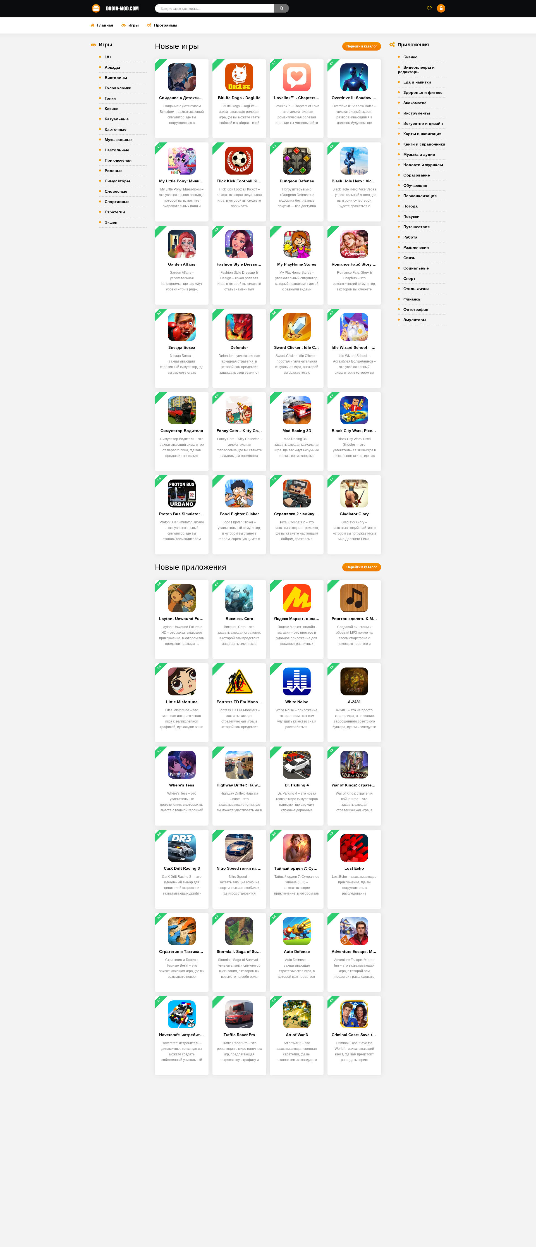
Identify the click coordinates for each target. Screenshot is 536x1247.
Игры (133, 25)
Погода (410, 206)
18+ (108, 57)
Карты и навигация (422, 134)
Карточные (115, 129)
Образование (416, 175)
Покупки (411, 216)
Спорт (409, 278)
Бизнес (410, 57)
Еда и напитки (417, 82)
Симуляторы (117, 181)
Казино (112, 108)
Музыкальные (119, 139)
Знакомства (415, 103)
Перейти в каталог (361, 46)
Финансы (412, 299)
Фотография (415, 309)
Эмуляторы (414, 320)
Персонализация (420, 196)
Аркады (112, 67)
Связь (409, 258)
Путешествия (416, 227)
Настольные (117, 150)
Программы (165, 25)
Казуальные (117, 119)
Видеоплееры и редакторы (416, 69)
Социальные (416, 268)
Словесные (116, 191)
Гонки (110, 98)
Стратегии (115, 212)
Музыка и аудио (419, 154)
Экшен (111, 222)
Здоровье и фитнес (422, 92)
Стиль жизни (416, 289)
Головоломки (118, 88)
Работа (410, 237)
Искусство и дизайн (423, 123)
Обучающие (415, 185)
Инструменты (416, 113)
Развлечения (416, 247)
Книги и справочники (424, 144)
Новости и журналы (423, 165)
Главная (105, 25)
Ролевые (114, 170)
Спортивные (117, 201)
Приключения (118, 160)
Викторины (116, 77)
